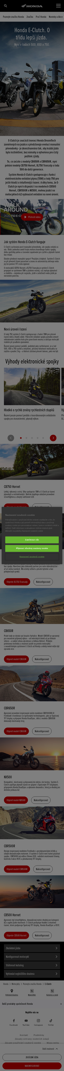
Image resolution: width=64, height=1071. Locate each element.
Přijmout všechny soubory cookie (32, 548)
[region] (32, 535)
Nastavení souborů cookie (32, 556)
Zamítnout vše (32, 540)
